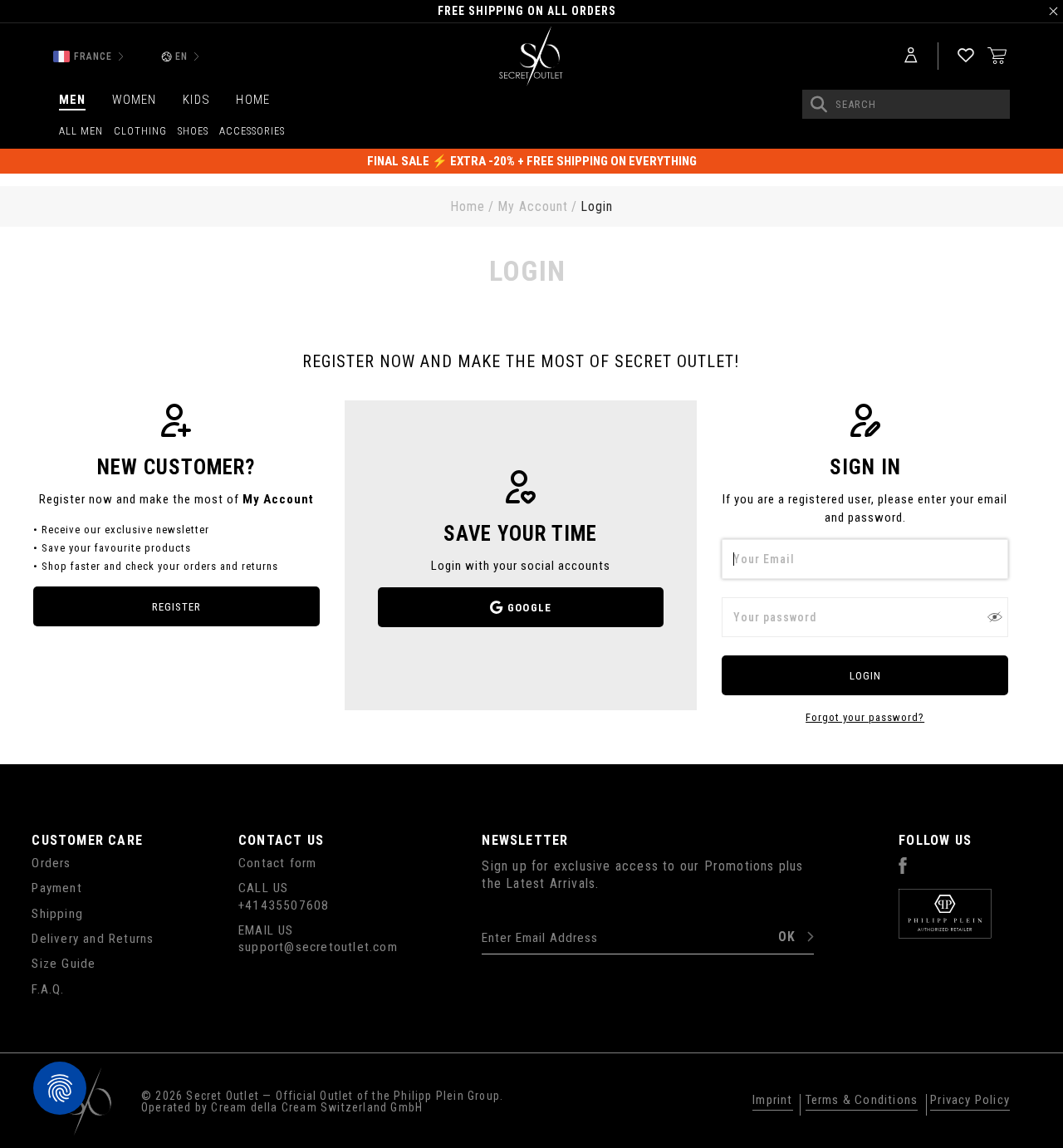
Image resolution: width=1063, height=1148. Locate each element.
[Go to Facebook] (903, 869)
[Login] (911, 56)
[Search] (818, 104)
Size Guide (64, 963)
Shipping (57, 913)
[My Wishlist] (965, 56)
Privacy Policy (970, 1100)
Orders (51, 863)
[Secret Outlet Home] (531, 57)
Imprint (772, 1100)
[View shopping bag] (997, 54)
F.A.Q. (48, 989)
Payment (56, 888)
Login (865, 676)
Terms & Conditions (862, 1100)
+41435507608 (283, 905)
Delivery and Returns (93, 938)
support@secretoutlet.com (318, 946)
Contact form (277, 863)
